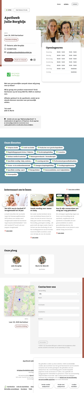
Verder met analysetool (61, 385)
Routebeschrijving (11, 40)
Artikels (66, 4)
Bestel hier (8, 60)
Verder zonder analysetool (46, 385)
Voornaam (41, 305)
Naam (40, 297)
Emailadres (41, 312)
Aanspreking (42, 290)
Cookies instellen (74, 385)
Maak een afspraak (20, 60)
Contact (75, 4)
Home (59, 4)
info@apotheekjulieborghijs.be (19, 52)
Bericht (40, 319)
